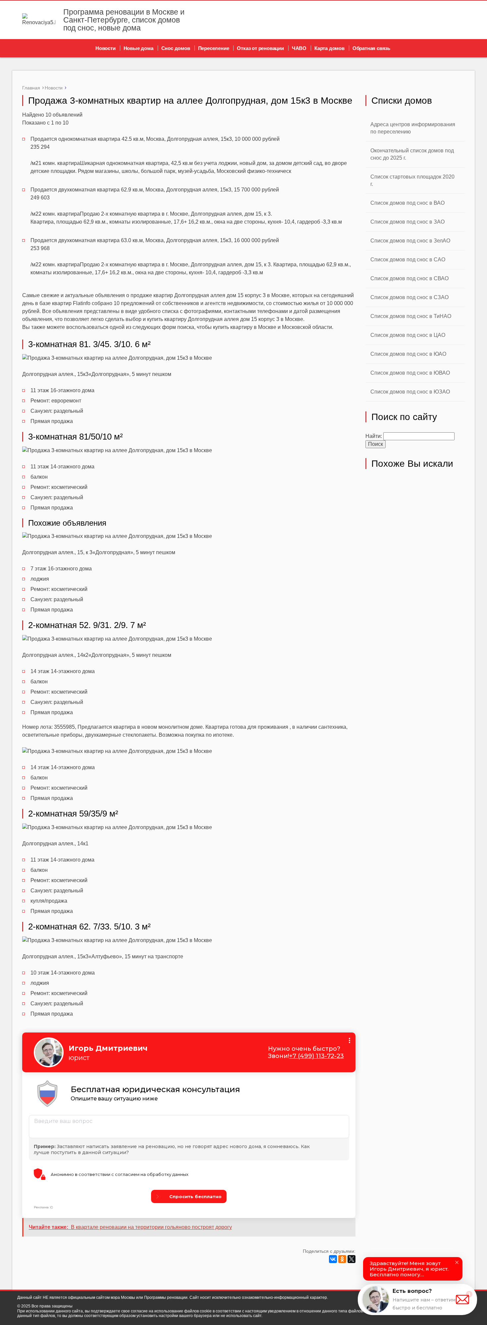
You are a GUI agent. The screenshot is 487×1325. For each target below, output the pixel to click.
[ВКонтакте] (333, 1259)
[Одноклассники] (342, 1259)
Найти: (373, 436)
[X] (351, 1259)
